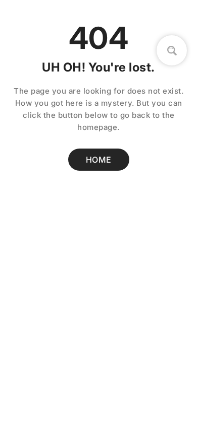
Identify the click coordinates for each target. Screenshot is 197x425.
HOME (99, 160)
